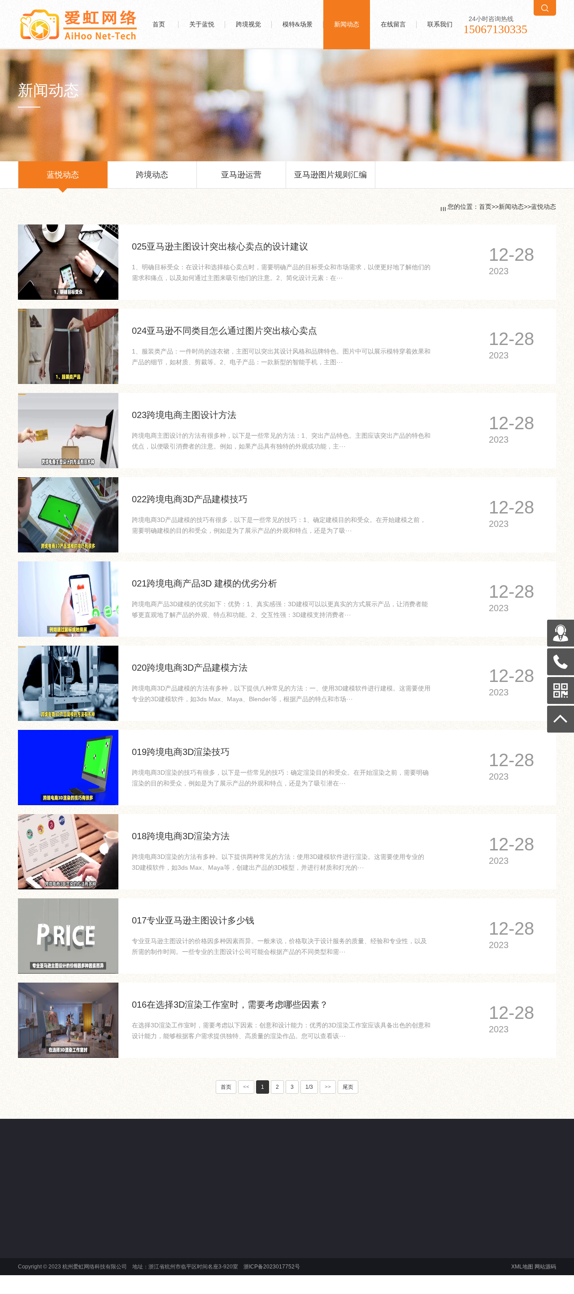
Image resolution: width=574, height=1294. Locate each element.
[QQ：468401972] (560, 633)
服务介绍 (50, 1253)
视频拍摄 (161, 1274)
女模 (267, 1253)
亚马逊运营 (241, 174)
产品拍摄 (161, 1242)
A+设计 (159, 1263)
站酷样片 (70, 1178)
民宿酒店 (272, 1263)
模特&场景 (298, 24)
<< (246, 1087)
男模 (267, 1242)
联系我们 (439, 24)
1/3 (309, 1087)
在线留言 (393, 24)
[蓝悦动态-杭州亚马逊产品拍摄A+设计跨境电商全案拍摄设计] (78, 12)
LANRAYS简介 (57, 1242)
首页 (158, 24)
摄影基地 (272, 1274)
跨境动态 (152, 174)
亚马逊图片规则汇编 (330, 174)
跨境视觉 (248, 24)
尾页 (348, 1087)
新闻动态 (346, 24)
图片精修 (161, 1253)
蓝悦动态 (63, 174)
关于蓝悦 (201, 24)
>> (328, 1087)
